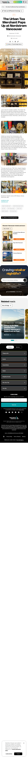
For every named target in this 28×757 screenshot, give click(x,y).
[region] (14, 748)
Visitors (10, 347)
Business (18, 347)
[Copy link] (18, 42)
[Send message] (25, 280)
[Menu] (26, 2)
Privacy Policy (21, 409)
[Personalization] (23, 2)
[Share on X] (13, 42)
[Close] (23, 743)
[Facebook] (6, 412)
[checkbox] (1, 408)
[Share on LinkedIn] (15, 42)
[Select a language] (4, 436)
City (3, 7)
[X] (22, 412)
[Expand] (24, 353)
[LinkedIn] (15, 412)
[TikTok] (12, 412)
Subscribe (14, 404)
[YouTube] (9, 412)
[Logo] (6, 2)
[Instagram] (18, 412)
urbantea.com (4, 201)
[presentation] (14, 15)
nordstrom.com (5, 200)
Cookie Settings (9, 753)
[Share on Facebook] (10, 42)
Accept (18, 753)
